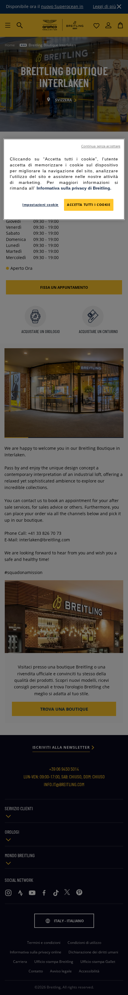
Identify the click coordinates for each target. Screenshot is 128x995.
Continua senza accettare (101, 146)
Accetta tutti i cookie (88, 204)
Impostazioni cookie (40, 204)
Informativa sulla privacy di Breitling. (74, 188)
